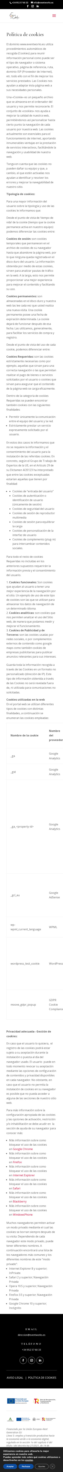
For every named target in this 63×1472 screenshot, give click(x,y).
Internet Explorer (24, 1175)
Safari (16, 1188)
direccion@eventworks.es (31, 1334)
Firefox (17, 1162)
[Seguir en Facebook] (23, 1360)
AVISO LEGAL (15, 1378)
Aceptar (10, 1466)
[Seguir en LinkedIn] (40, 1360)
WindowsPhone (23, 1214)
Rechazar (26, 1466)
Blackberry (20, 1201)
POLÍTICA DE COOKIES (42, 1378)
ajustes (29, 1460)
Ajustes (41, 1466)
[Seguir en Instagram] (31, 1360)
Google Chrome (23, 1149)
